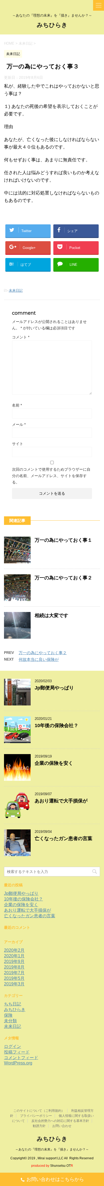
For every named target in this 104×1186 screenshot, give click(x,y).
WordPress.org (18, 1063)
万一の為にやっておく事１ (63, 540)
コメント (20, 337)
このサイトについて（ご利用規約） (39, 1111)
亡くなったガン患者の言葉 (63, 838)
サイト (17, 444)
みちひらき (52, 25)
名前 (17, 405)
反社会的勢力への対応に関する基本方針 (60, 1121)
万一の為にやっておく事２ (63, 577)
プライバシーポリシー (36, 1116)
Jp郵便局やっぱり (54, 687)
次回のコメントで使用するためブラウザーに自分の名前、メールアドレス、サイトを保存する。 (51, 475)
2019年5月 (14, 978)
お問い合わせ (61, 1126)
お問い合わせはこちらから (55, 1179)
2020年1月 (14, 956)
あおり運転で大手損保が (61, 800)
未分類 (10, 1021)
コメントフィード (21, 1057)
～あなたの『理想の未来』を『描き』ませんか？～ (52, 1149)
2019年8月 (14, 967)
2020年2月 (14, 950)
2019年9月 (14, 961)
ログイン (12, 1046)
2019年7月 (14, 972)
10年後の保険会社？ (56, 725)
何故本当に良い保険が (39, 659)
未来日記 (16, 290)
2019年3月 (14, 984)
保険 (8, 1015)
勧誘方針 (39, 1126)
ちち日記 (12, 1004)
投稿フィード (17, 1052)
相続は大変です (51, 615)
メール (19, 424)
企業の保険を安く (54, 763)
